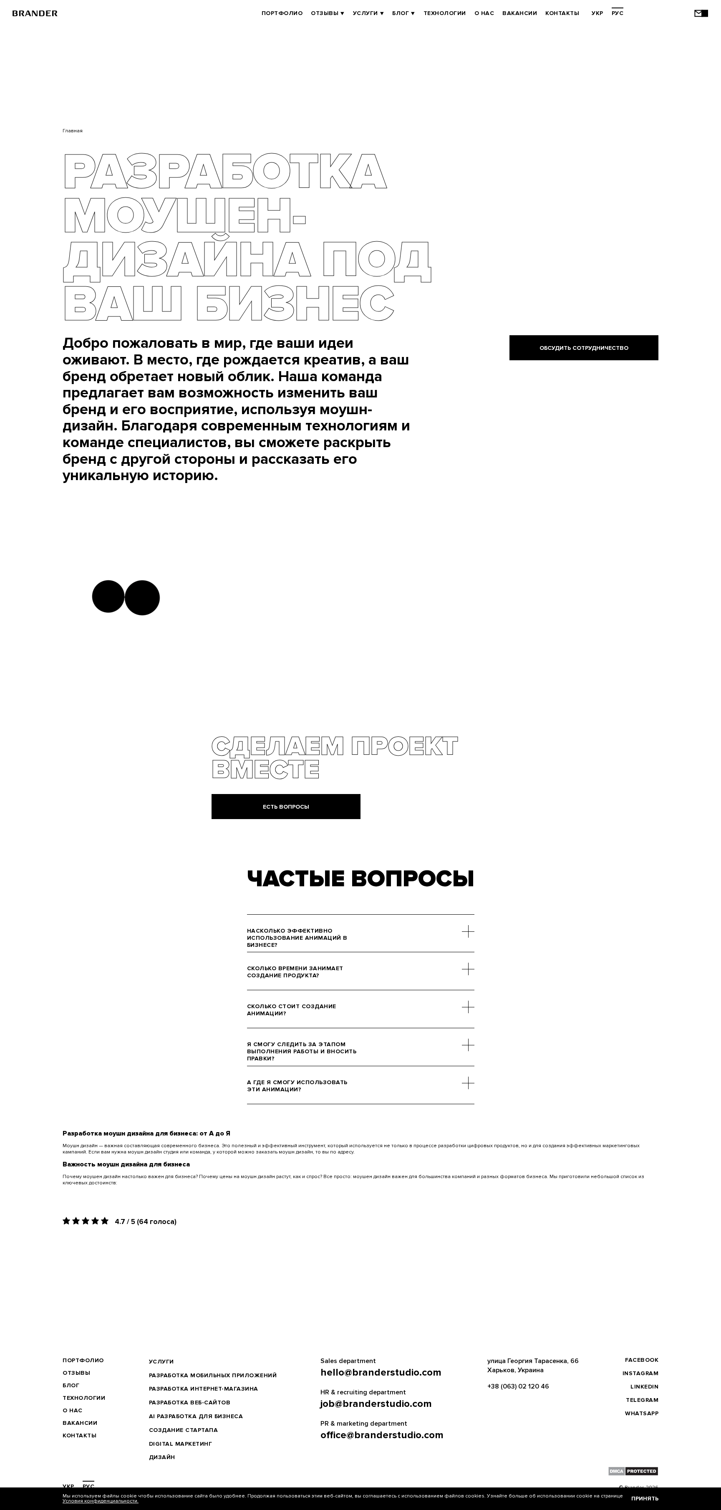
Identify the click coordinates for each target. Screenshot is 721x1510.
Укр (597, 13)
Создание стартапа (183, 1430)
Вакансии (519, 13)
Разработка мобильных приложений (213, 1375)
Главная (73, 131)
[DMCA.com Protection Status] (633, 1471)
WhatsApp (641, 1413)
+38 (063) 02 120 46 (518, 1386)
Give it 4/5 (96, 1220)
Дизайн (162, 1457)
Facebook (641, 1359)
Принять (644, 1498)
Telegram (642, 1400)
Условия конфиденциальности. (101, 1501)
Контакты (562, 13)
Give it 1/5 (67, 1220)
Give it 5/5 (106, 1220)
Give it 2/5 (77, 1220)
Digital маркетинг (180, 1443)
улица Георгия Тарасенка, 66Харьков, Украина (533, 1365)
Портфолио (282, 13)
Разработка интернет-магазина (203, 1388)
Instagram (641, 1373)
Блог (400, 13)
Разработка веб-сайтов (190, 1402)
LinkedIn (644, 1386)
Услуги (365, 13)
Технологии (445, 13)
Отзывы (324, 13)
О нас (484, 13)
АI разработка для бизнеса (196, 1416)
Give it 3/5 (86, 1220)
